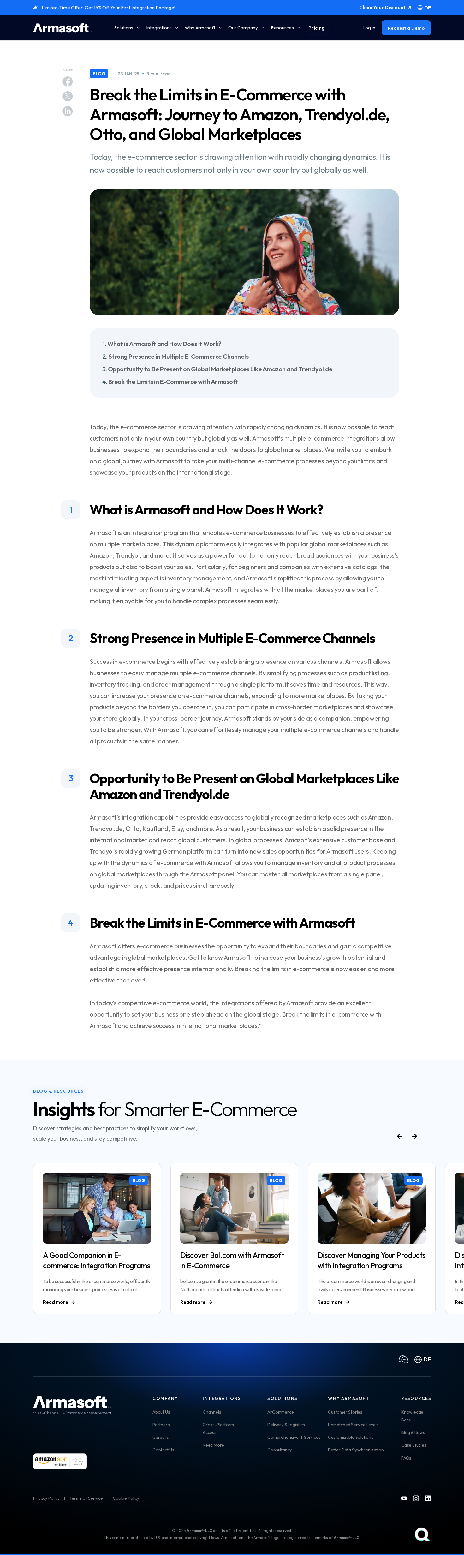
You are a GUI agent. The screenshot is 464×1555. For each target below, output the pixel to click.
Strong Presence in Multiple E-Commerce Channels (179, 356)
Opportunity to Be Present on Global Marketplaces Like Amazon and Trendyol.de (220, 369)
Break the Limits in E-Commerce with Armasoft (173, 382)
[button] (127, 27)
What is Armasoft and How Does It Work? (164, 344)
